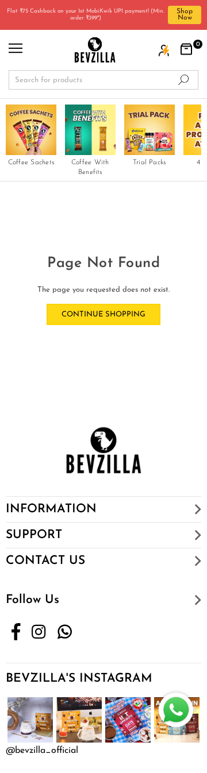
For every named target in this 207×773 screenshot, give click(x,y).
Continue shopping (103, 314)
